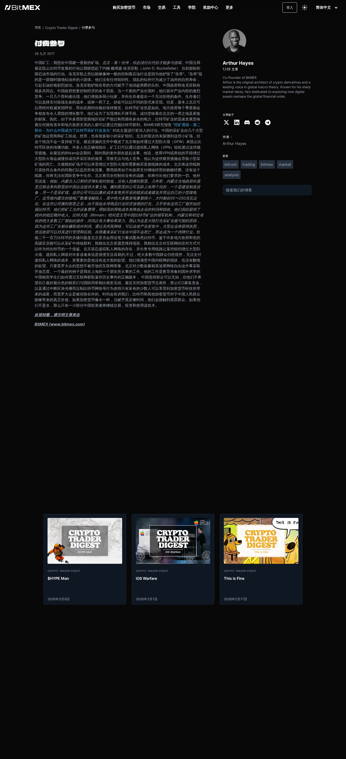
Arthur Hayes (234, 143)
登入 (289, 7)
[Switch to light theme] (304, 7)
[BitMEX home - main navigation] (22, 7)
